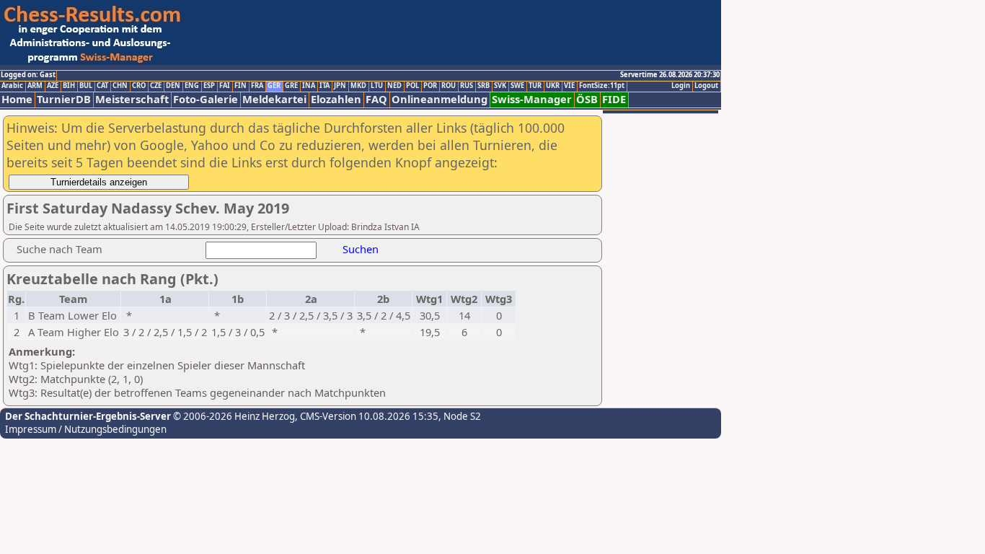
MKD (358, 86)
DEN (173, 86)
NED (394, 86)
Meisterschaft (132, 99)
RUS (466, 86)
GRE (291, 86)
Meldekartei (274, 99)
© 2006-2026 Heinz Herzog (233, 416)
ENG (192, 86)
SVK (500, 86)
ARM (35, 86)
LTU (377, 86)
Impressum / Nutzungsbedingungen (86, 429)
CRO (139, 86)
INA (308, 86)
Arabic (12, 86)
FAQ (376, 99)
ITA (324, 86)
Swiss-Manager (532, 99)
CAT (102, 86)
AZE (52, 86)
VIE (569, 86)
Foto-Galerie (205, 99)
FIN (240, 86)
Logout (706, 86)
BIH (69, 86)
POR (430, 86)
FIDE (614, 99)
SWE (517, 86)
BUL (85, 86)
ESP (209, 86)
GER (274, 86)
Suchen (361, 249)
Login (680, 86)
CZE (156, 86)
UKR (553, 86)
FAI (224, 86)
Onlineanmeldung (439, 99)
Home (16, 99)
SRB (483, 86)
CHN (120, 86)
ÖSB (587, 99)
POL (412, 86)
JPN (340, 86)
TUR (535, 86)
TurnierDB (64, 99)
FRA (257, 86)
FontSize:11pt (601, 86)
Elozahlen (336, 99)
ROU (448, 86)
